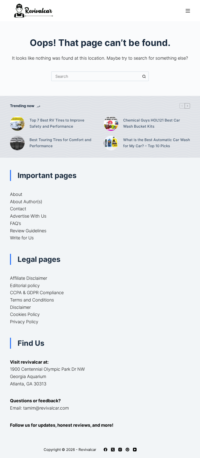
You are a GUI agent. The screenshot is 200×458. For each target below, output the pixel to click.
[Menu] (188, 11)
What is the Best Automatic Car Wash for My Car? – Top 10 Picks (156, 142)
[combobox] (96, 76)
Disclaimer (20, 307)
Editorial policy (25, 285)
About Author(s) (26, 201)
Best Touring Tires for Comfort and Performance (60, 142)
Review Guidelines (28, 230)
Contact (18, 208)
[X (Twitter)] (113, 449)
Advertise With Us (28, 216)
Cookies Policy (25, 314)
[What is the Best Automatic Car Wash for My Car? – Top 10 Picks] (111, 143)
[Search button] (144, 76)
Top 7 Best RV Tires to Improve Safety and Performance (57, 123)
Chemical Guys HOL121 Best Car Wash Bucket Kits (151, 123)
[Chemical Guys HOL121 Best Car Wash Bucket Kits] (111, 123)
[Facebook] (105, 449)
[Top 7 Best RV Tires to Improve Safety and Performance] (17, 123)
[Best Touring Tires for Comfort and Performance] (17, 143)
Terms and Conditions (32, 299)
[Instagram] (120, 449)
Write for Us (22, 237)
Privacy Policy (24, 321)
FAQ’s (15, 223)
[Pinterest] (127, 449)
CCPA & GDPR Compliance (37, 292)
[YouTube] (135, 449)
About (16, 194)
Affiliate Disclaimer (28, 278)
